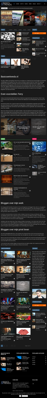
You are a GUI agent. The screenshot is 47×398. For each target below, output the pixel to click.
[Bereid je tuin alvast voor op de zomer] (19, 34)
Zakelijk (34, 3)
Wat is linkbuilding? (36, 153)
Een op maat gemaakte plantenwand (22, 142)
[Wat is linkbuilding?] (39, 146)
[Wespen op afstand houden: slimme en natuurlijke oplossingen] (23, 316)
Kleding (26, 3)
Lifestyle (22, 3)
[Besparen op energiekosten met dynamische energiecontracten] (8, 127)
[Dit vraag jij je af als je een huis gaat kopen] (19, 45)
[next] (45, 8)
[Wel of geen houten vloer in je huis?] (33, 54)
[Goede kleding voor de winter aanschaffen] (5, 62)
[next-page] (3, 71)
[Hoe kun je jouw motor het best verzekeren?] (23, 127)
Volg (44, 33)
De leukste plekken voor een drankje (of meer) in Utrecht (11, 358)
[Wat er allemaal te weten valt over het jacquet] (19, 49)
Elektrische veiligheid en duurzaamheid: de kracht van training (7, 261)
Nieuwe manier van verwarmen (21, 175)
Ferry (2, 43)
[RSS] (45, 1)
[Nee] (45, 394)
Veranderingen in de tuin (19, 165)
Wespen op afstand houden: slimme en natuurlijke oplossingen (23, 323)
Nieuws (17, 3)
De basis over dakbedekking (7, 321)
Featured (10, 29)
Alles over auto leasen (40, 48)
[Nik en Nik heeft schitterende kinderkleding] (23, 331)
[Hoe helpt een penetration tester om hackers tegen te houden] (34, 166)
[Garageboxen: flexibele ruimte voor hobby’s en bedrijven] (8, 284)
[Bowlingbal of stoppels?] (15, 62)
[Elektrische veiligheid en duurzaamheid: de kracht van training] (8, 254)
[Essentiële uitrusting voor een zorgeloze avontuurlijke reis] (23, 301)
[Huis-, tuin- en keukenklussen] (3, 364)
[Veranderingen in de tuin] (6, 169)
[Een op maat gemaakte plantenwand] (6, 145)
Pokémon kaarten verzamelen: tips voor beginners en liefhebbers (23, 261)
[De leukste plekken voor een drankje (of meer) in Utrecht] (3, 358)
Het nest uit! (16, 154)
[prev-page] (1, 71)
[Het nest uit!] (6, 158)
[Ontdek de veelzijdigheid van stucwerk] (6, 191)
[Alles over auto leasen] (33, 49)
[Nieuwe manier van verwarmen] (6, 179)
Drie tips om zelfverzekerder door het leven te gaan (10, 369)
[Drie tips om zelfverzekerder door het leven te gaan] (3, 369)
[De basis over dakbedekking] (8, 316)
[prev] (43, 8)
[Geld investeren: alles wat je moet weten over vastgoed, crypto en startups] (33, 42)
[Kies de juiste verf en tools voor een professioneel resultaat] (19, 39)
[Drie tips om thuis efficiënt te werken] (19, 363)
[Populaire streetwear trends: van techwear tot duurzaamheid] (8, 301)
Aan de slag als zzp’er (6, 41)
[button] (44, 3)
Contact (38, 3)
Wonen (30, 3)
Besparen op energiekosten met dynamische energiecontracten (21, 8)
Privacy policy (24, 395)
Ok (20, 395)
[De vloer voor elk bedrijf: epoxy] (38, 127)
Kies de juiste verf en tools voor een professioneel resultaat (26, 38)
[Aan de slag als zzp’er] (8, 36)
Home (14, 3)
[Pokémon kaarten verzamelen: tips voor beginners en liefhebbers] (23, 254)
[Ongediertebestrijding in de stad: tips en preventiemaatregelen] (8, 331)
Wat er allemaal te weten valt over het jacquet (25, 49)
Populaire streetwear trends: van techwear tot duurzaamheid (7, 307)
